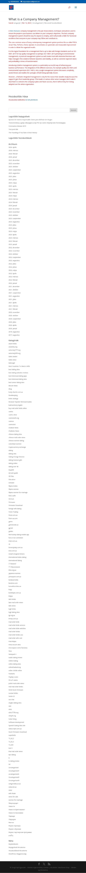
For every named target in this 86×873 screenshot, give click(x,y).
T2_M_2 (11, 738)
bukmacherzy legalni (15, 405)
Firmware (12, 502)
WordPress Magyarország (17, 854)
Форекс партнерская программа (20, 832)
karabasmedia (13, 580)
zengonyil (17, 23)
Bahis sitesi (12, 360)
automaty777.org (14, 350)
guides (11, 531)
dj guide (11, 470)
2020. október (13, 316)
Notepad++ (12, 654)
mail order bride (14, 622)
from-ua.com (13, 518)
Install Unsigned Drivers (17, 554)
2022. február (13, 280)
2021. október (13, 290)
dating (11, 450)
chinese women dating (16, 441)
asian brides (13, 344)
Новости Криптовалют (17, 810)
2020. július (12, 322)
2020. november (14, 312)
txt (9, 764)
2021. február (13, 309)
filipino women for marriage (18, 492)
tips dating (12, 755)
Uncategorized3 (14, 777)
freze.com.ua (13, 515)
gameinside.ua (13, 525)
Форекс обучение (15, 829)
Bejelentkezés (13, 844)
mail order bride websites (17, 628)
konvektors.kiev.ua (15, 586)
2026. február (13, 154)
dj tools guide (13, 473)
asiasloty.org (13, 347)
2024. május (13, 196)
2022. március (13, 277)
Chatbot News (13, 428)
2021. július (12, 299)
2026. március (13, 150)
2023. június (13, 228)
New (10, 651)
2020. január (13, 328)
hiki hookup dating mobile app (19, 535)
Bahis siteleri (13, 357)
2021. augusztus (14, 296)
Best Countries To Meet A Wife (19, 366)
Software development (16, 722)
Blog (10, 389)
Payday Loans (13, 677)
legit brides (12, 609)
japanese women (14, 573)
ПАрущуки (12, 819)
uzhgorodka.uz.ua (15, 784)
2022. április (13, 274)
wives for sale (13, 797)
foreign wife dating (15, 509)
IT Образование (14, 567)
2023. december (14, 209)
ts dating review (14, 761)
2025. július (12, 176)
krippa (11, 596)
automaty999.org (14, 353)
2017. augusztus (14, 335)
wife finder (12, 793)
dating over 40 (13, 467)
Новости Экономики (16, 813)
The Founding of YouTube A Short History (23, 133)
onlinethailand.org (15, 667)
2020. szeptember (15, 319)
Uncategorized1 (14, 771)
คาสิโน (11, 836)
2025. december (14, 160)
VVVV (10, 790)
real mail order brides (16, 687)
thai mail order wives (16, 751)
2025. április (13, 186)
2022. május (13, 270)
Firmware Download (15, 505)
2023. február (13, 241)
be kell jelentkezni (32, 100)
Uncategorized (37, 23)
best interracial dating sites (18, 379)
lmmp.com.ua (13, 619)
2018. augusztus (14, 332)
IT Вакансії (12, 564)
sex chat (11, 700)
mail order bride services (17, 625)
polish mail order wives (16, 683)
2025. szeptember (15, 170)
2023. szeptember (15, 218)
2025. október (13, 167)
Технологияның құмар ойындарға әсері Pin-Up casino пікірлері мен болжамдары (37, 123)
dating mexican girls (15, 460)
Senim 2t (12, 696)
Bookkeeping (13, 395)
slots (10, 709)
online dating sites (15, 664)
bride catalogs (13, 399)
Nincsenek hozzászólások (53, 23)
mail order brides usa (16, 635)
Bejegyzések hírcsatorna (17, 847)
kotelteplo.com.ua (15, 593)
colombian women (15, 444)
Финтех (11, 823)
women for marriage (16, 800)
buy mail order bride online (18, 408)
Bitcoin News (13, 386)
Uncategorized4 (14, 780)
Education (12, 479)
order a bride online (15, 670)
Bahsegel (12, 363)
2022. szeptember (15, 257)
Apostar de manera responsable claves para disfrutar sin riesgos (30, 120)
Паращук (12, 816)
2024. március (13, 199)
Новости (12, 806)
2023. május (13, 231)
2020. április (13, 325)
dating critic (12, 454)
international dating (15, 560)
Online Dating (13, 661)
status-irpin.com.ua (15, 729)
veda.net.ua (12, 787)
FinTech (11, 499)
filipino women (14, 489)
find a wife (12, 496)
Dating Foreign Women (16, 457)
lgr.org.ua (12, 615)
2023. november (14, 212)
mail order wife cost (15, 638)
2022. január (13, 283)
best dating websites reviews (18, 373)
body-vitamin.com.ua (16, 392)
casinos (11, 421)
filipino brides (13, 486)
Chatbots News (14, 431)
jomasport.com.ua (15, 577)
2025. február (13, 193)
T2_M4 (11, 745)
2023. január (13, 244)
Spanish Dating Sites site (17, 726)
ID (9, 544)
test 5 (10, 748)
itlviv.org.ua (12, 570)
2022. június (13, 267)
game (10, 522)
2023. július (12, 225)
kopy (10, 590)
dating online (13, 463)
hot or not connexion (16, 538)
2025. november (14, 163)
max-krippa (12, 641)
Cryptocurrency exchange (17, 447)
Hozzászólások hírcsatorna (18, 851)
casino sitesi (13, 415)
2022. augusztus (14, 260)
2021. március (13, 306)
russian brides (13, 693)
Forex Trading (13, 512)
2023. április (13, 235)
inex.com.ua (13, 551)
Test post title (13, 129)
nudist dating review (15, 658)
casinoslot (12, 424)
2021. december (14, 286)
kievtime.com (13, 583)
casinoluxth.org (14, 418)
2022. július (12, 264)
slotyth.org (12, 716)
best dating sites (14, 369)
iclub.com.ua (13, 541)
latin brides (12, 599)
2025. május (13, 183)
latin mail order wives (16, 602)
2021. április (13, 303)
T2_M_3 (11, 742)
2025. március (13, 189)
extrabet (11, 483)
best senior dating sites (16, 382)
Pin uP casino (13, 680)
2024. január (13, 206)
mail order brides (14, 632)
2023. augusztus (14, 222)
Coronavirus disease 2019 (17, 126)
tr (9, 758)
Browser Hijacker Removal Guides (20, 402)
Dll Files (11, 476)
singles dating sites (15, 703)
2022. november (14, 251)
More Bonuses (15, 31)
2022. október (13, 254)
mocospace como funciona (18, 648)
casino (11, 411)
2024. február (13, 202)
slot (10, 706)
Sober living (12, 719)
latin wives (12, 606)
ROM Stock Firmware (16, 690)
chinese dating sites (15, 434)
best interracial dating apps (18, 376)
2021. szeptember (15, 293)
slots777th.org (13, 712)
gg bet (11, 528)
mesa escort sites (15, 645)
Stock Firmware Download (18, 732)
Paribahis (12, 674)
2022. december (14, 248)
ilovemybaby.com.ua (15, 547)
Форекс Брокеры (14, 826)
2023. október (13, 215)
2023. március (13, 238)
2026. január (13, 157)
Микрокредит (13, 803)
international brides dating (17, 557)
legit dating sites (14, 612)
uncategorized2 (14, 774)
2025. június (13, 180)
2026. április (13, 147)
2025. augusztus (14, 173)
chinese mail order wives (17, 437)
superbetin (12, 735)
